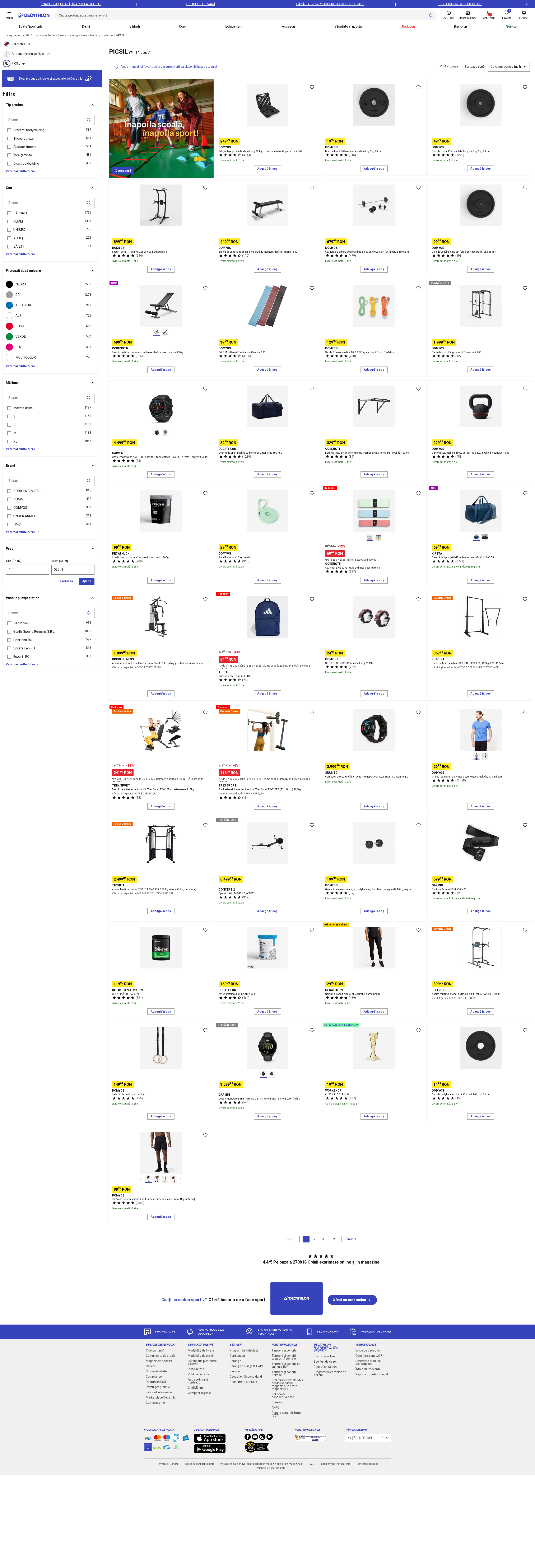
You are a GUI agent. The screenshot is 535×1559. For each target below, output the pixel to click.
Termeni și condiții (284, 1350)
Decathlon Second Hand (246, 1376)
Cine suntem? (155, 1350)
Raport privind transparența (335, 1463)
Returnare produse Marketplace (368, 1362)
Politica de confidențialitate (283, 1396)
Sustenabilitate (156, 1371)
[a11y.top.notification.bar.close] (527, 4)
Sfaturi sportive (324, 1356)
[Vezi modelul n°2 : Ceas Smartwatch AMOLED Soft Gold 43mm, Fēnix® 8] (165, 432)
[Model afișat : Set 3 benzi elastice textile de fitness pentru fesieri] (370, 537)
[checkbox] (50, 284)
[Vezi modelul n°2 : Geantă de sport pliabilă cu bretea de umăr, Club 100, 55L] (485, 537)
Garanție (235, 1360)
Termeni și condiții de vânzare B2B (286, 1365)
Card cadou (237, 1355)
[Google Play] (209, 1451)
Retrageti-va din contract (198, 1381)
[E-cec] (148, 1449)
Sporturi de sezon (326, 1361)
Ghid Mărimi (196, 1387)
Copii (182, 26)
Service (235, 1371)
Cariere (150, 1366)
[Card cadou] (185, 1439)
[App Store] (209, 1441)
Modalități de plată (200, 1355)
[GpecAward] (257, 1451)
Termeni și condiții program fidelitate (284, 1357)
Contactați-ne (155, 1402)
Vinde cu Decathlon (368, 1350)
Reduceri (408, 26)
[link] (123, 170)
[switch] (10, 79)
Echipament (234, 26)
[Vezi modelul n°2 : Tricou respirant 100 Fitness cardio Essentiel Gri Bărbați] (485, 756)
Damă (86, 26)
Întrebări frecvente (368, 1369)
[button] (50, 130)
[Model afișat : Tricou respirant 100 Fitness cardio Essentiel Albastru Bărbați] (476, 756)
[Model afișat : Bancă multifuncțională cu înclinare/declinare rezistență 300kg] (156, 332)
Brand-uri (460, 26)
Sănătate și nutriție (349, 26)
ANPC (275, 1407)
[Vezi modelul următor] (181, 1179)
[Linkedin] (269, 1437)
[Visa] (148, 1437)
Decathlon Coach (325, 1366)
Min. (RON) (13, 561)
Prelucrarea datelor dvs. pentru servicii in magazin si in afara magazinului (288, 1384)
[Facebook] (248, 1437)
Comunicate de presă (160, 1355)
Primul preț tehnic (158, 1387)
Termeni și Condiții (167, 1463)
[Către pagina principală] (33, 15)
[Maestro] (167, 1439)
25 (334, 1239)
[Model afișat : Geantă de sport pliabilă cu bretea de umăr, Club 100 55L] (476, 537)
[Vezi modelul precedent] (141, 1179)
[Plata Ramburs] (167, 1448)
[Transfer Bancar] (176, 1440)
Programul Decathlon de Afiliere (330, 1373)
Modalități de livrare (201, 1350)
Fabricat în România (159, 1392)
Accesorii (289, 26)
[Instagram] (262, 1437)
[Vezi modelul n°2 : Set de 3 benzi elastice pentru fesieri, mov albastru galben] (378, 537)
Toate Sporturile (30, 26)
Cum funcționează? (368, 1355)
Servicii (511, 26)
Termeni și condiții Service (284, 1373)
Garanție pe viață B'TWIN (246, 1366)
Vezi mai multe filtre (20, 171)
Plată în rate (196, 1369)
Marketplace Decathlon (161, 1397)
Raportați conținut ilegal (371, 1374)
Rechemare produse (243, 1381)
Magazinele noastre (159, 1360)
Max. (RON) (59, 561)
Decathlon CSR (156, 1381)
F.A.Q (311, 1463)
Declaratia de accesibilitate (270, 1468)
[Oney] (157, 1447)
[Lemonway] (176, 1447)
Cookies (277, 1402)
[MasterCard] (157, 1439)
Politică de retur (198, 1374)
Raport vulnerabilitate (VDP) (286, 1414)
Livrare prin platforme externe (202, 1362)
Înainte (351, 1239)
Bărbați (134, 26)
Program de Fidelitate (244, 1350)
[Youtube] (255, 1437)
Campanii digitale (199, 1392)
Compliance (154, 1376)
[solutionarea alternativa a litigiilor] (310, 1439)
